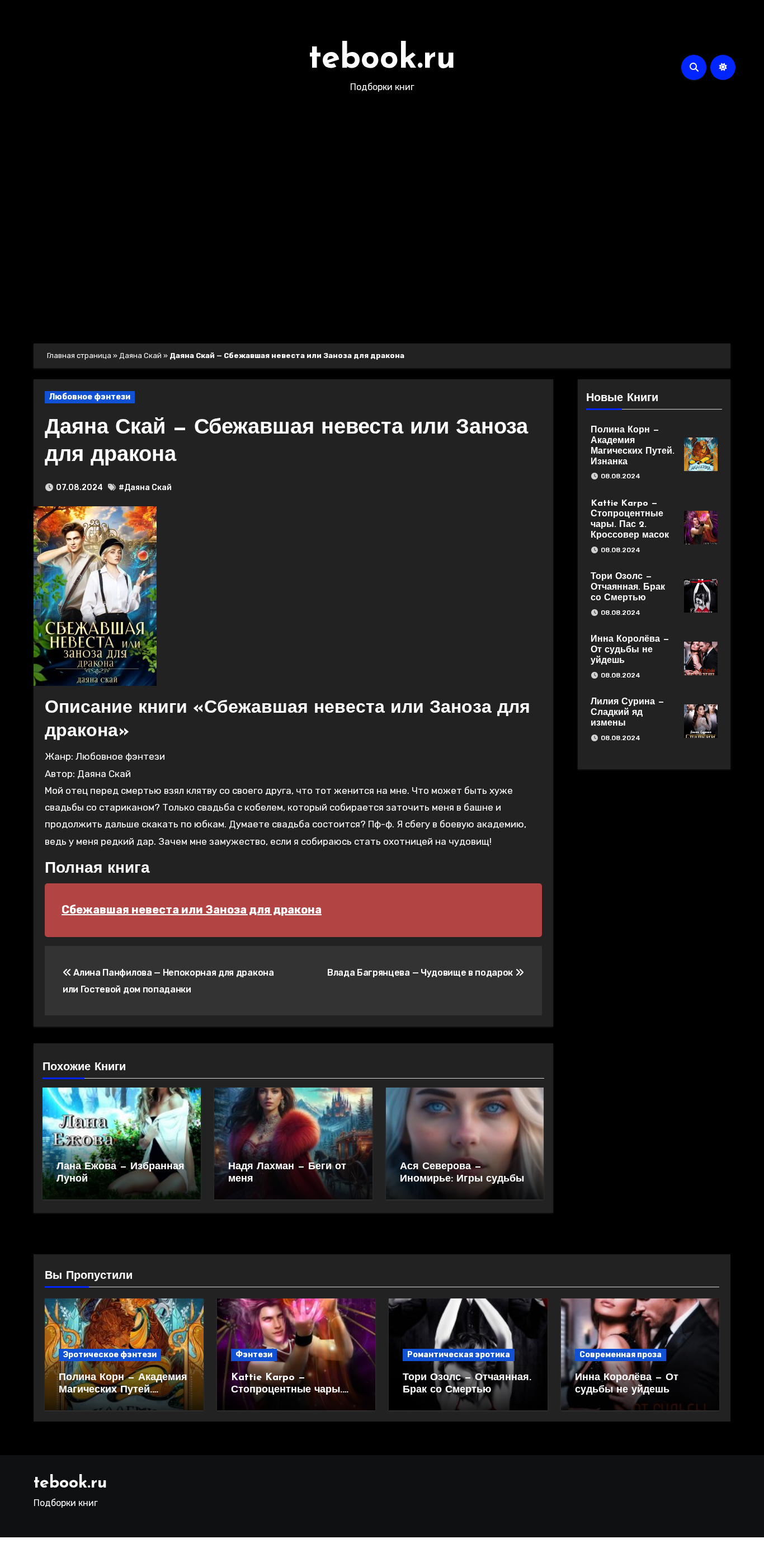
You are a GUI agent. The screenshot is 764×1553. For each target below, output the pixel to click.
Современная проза (620, 1354)
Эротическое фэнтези (110, 1354)
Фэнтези (253, 1354)
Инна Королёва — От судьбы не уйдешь (630, 650)
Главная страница (79, 355)
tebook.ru (382, 59)
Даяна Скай (140, 355)
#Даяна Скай (145, 487)
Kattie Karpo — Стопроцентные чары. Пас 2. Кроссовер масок (291, 1390)
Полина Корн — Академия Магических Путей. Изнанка (123, 1390)
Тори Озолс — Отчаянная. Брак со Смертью (628, 587)
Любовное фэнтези (89, 397)
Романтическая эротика (458, 1354)
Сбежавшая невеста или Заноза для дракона (192, 909)
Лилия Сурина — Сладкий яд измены (627, 713)
